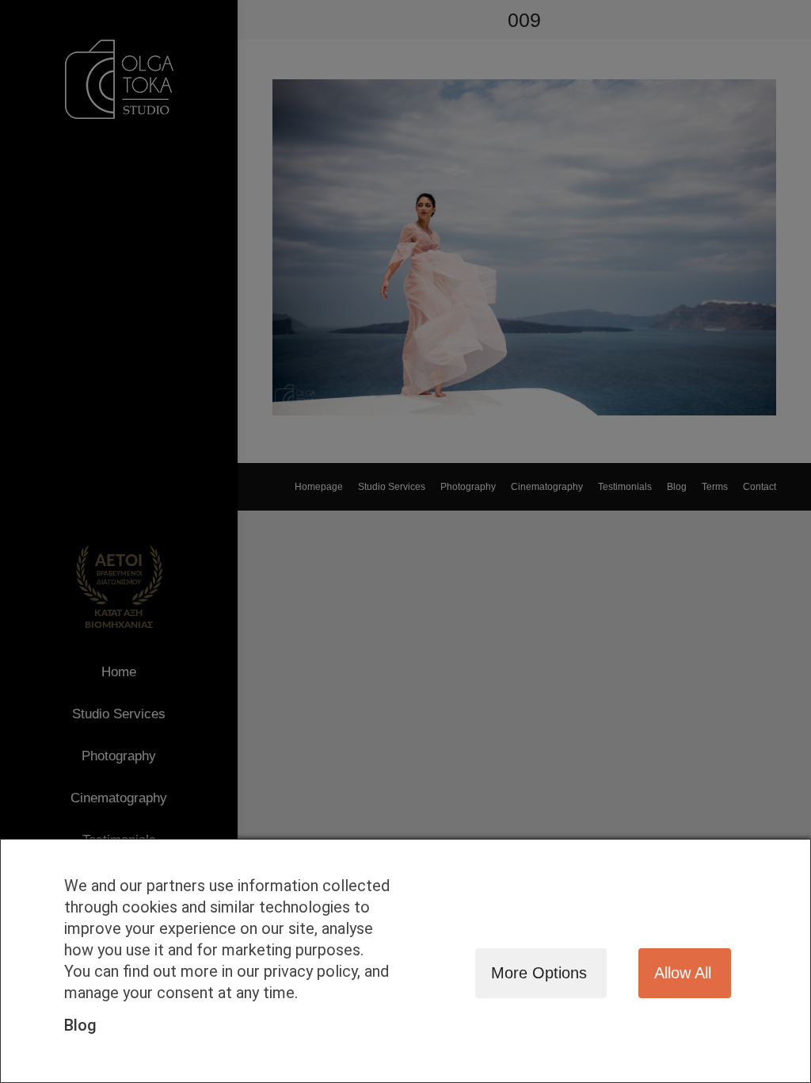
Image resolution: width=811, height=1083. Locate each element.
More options (539, 973)
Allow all (682, 973)
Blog (80, 1025)
